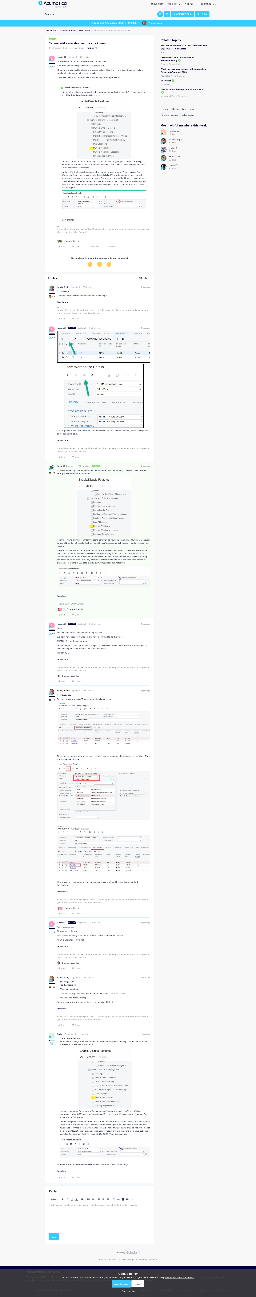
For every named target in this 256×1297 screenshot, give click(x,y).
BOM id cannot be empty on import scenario (183, 89)
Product (189, 4)
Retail (163, 52)
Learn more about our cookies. (179, 1277)
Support (173, 4)
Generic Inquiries (170, 115)
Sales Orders (188, 115)
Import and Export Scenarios (174, 96)
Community (207, 4)
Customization (179, 109)
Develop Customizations (172, 64)
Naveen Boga (175, 139)
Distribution (84, 30)
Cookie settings (126, 1259)
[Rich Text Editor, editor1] (99, 1217)
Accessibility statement (146, 1259)
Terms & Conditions (108, 1259)
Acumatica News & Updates (174, 76)
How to (165, 109)
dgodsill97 (173, 165)
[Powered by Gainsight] (128, 1253)
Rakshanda (174, 131)
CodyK (60, 1034)
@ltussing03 (65, 291)
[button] (182, 14)
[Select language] (167, 14)
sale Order (166, 81)
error (191, 109)
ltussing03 (62, 57)
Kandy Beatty (63, 287)
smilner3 (173, 148)
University (157, 4)
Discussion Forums (67, 30)
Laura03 (61, 466)
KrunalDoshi (174, 156)
